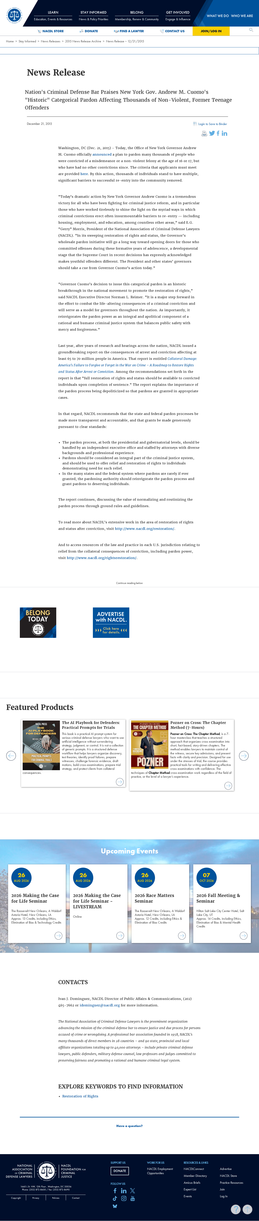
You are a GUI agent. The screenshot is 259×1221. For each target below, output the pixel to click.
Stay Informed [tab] (93, 15)
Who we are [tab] (242, 15)
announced (101, 154)
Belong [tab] (137, 15)
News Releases (50, 41)
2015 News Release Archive (83, 41)
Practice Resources (231, 1182)
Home (10, 41)
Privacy (35, 1198)
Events (188, 1196)
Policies (55, 1198)
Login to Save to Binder (212, 124)
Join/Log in (211, 31)
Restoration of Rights (80, 1096)
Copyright (16, 1198)
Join (222, 1189)
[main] (129, 577)
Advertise (226, 1169)
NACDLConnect (194, 1169)
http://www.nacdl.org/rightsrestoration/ (101, 558)
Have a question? (129, 1126)
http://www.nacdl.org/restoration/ (144, 529)
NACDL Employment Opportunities (160, 1171)
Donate (91, 31)
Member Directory (195, 1176)
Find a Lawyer (132, 31)
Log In (224, 1196)
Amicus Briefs (192, 1182)
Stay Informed (27, 41)
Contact (76, 1198)
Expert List (190, 1189)
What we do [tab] (218, 15)
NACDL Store (53, 31)
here (84, 174)
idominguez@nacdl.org (100, 1005)
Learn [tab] (53, 15)
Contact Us (175, 31)
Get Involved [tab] (178, 15)
